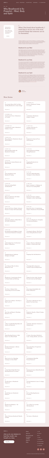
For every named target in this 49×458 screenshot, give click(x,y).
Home (4, 6)
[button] (22, 2)
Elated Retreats (35, 2)
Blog (6, 6)
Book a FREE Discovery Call (8, 441)
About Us (17, 2)
